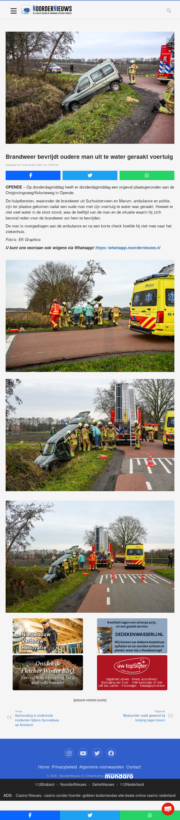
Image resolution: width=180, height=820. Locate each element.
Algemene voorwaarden (101, 767)
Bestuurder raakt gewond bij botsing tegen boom (144, 715)
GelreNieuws (103, 784)
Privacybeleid (64, 767)
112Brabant (44, 784)
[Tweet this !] (90, 175)
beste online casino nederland (150, 795)
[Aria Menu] (13, 10)
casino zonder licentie (62, 795)
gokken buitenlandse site (103, 795)
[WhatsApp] (147, 175)
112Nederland (132, 784)
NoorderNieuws (73, 784)
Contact (133, 767)
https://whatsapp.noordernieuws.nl (127, 247)
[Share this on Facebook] (33, 175)
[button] (168, 809)
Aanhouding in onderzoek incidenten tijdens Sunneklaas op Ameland (37, 718)
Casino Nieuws (28, 795)
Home (43, 767)
